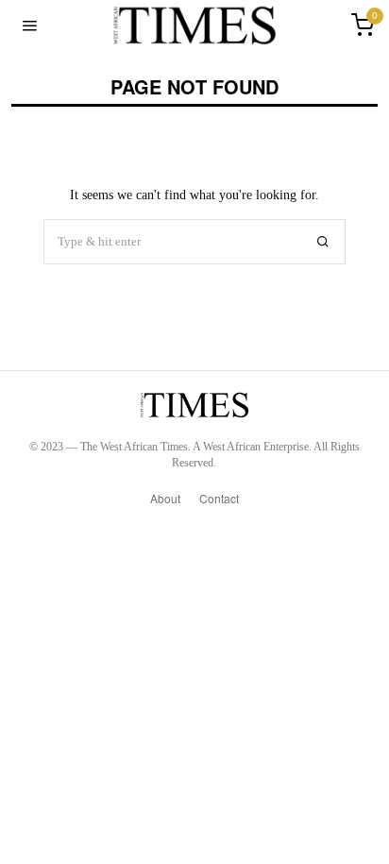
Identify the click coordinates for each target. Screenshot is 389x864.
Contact (219, 498)
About (165, 498)
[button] (323, 241)
